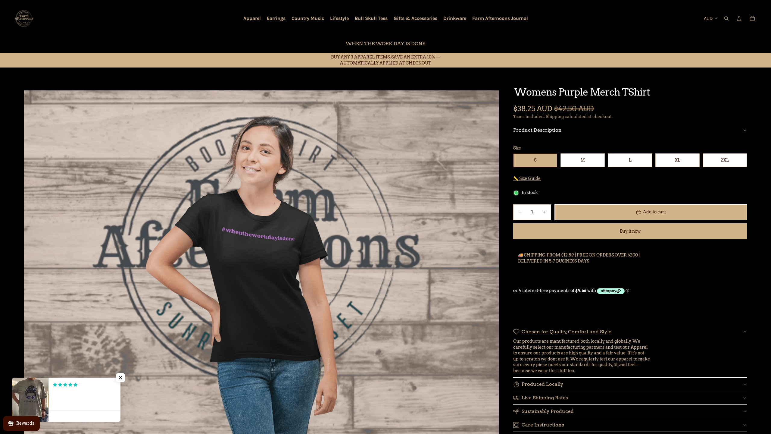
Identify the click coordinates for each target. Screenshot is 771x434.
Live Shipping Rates (545, 398)
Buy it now (630, 231)
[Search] (726, 18)
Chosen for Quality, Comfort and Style (566, 332)
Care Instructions (543, 425)
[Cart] (752, 18)
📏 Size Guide (527, 178)
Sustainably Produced (548, 411)
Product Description (537, 130)
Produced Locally (542, 384)
